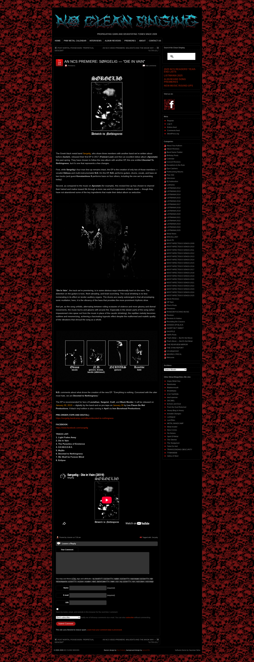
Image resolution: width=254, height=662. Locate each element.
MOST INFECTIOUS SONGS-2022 (180, 286)
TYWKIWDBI (172, 453)
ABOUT (142, 41)
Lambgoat (171, 417)
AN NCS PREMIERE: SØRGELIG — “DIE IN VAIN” (104, 61)
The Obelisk (172, 440)
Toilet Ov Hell (172, 446)
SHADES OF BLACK (175, 325)
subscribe (130, 617)
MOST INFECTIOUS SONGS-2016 (180, 266)
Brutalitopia (171, 391)
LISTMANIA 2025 (174, 230)
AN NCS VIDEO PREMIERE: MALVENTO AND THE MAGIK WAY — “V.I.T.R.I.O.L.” (131, 49)
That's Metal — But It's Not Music (180, 338)
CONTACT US (155, 41)
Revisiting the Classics (176, 322)
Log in (169, 124)
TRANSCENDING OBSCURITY (179, 450)
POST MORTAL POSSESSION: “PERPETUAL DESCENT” (74, 49)
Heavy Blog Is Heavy (175, 410)
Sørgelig (155, 537)
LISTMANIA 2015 (174, 198)
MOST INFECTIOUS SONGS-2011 (180, 250)
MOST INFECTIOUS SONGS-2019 (180, 276)
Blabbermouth (172, 388)
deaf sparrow (172, 397)
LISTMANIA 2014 (174, 195)
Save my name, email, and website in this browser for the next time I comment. (87, 612)
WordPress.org (173, 134)
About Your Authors (174, 146)
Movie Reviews (173, 299)
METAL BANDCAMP (175, 423)
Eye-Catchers (172, 169)
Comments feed (173, 130)
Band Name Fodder (175, 152)
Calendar (170, 159)
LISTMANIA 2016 (174, 201)
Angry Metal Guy (173, 381)
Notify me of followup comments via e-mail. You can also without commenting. (115, 617)
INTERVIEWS (96, 41)
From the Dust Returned (176, 407)
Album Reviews (173, 149)
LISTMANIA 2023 (174, 224)
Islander (70, 537)
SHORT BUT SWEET (175, 328)
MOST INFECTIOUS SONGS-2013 (180, 256)
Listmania (171, 185)
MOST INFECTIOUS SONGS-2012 (180, 253)
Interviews (171, 178)
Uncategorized (173, 351)
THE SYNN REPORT (175, 348)
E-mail (65, 595)
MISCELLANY (172, 237)
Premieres (71, 66)
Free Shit (170, 175)
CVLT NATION (172, 394)
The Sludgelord (173, 443)
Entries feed (172, 127)
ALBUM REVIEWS (113, 41)
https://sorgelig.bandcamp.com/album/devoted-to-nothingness (84, 418)
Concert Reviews (174, 162)
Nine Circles (172, 430)
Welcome (170, 357)
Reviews (170, 315)
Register (170, 121)
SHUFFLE (171, 331)
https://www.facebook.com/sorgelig (72, 428)
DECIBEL (171, 401)
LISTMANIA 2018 (174, 208)
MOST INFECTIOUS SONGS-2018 (180, 273)
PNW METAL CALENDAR (75, 41)
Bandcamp (171, 384)
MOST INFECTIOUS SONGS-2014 (180, 260)
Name (65, 588)
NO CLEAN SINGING (71, 650)
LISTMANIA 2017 (174, 204)
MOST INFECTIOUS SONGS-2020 (180, 279)
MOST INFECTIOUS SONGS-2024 (180, 292)
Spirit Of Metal (172, 436)
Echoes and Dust (174, 404)
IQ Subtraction (172, 181)
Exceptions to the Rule (176, 165)
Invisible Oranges (174, 414)
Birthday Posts (172, 155)
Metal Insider (172, 427)
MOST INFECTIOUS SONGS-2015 (180, 263)
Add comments (151, 66)
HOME (58, 41)
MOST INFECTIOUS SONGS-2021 (180, 283)
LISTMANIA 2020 (174, 214)
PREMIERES (130, 41)
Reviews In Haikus (174, 318)
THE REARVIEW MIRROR (177, 345)
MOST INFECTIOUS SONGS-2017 (180, 270)
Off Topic (170, 302)
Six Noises (171, 433)
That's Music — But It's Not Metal (180, 341)
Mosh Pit (170, 240)
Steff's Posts (171, 335)
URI (66, 603)
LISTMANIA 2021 (174, 217)
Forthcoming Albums (175, 172)
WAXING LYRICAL (174, 354)
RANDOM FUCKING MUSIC (178, 312)
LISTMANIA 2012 (174, 188)
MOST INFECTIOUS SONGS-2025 (180, 296)
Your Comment (67, 550)
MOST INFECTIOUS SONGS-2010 (180, 247)
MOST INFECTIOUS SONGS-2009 (180, 243)
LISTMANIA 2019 (174, 211)
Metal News (171, 234)
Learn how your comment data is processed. (104, 630)
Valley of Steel (172, 456)
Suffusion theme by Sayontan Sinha (187, 650)
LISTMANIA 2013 (174, 191)
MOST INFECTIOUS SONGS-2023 (180, 289)
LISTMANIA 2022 (174, 221)
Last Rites (171, 420)
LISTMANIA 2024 (174, 227)
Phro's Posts (172, 305)
